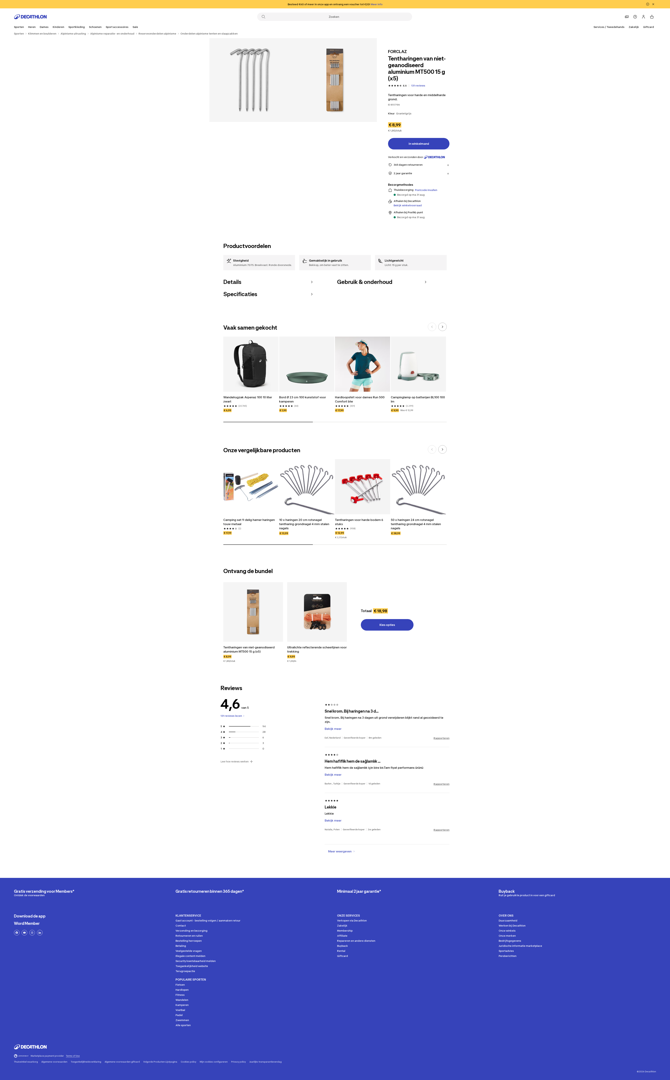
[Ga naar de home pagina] (30, 16)
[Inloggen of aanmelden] (643, 17)
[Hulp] (635, 17)
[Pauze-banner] (647, 4)
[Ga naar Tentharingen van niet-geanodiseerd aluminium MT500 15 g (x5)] (253, 612)
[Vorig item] (432, 327)
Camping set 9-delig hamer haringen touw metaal (249, 522)
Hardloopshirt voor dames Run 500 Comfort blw (360, 399)
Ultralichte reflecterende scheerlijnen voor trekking (317, 649)
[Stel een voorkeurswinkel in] (627, 17)
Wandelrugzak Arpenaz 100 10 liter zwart (247, 399)
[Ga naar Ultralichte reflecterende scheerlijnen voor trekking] (317, 612)
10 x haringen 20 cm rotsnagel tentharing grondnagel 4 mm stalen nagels (304, 524)
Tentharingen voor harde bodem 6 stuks (359, 522)
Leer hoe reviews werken (235, 761)
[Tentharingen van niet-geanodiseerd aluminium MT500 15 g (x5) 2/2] (251, 80)
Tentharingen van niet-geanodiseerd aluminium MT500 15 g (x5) (249, 649)
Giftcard (648, 26)
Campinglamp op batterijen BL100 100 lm (418, 399)
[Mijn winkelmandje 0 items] (652, 17)
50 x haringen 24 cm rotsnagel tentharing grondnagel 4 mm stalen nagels (416, 524)
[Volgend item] (442, 327)
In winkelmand (419, 143)
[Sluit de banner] (653, 4)
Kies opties (387, 625)
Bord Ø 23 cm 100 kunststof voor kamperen (302, 399)
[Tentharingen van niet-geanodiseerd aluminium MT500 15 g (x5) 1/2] (335, 80)
